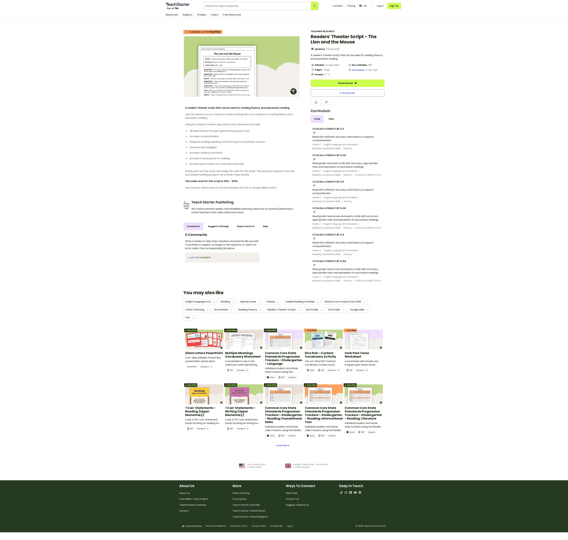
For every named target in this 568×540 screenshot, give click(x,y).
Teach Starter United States (249, 511)
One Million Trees (193, 499)
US (365, 5)
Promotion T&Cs (238, 525)
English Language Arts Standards (341, 144)
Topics (214, 14)
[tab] (317, 119)
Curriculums (239, 499)
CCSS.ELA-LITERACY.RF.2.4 (368, 174)
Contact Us (292, 499)
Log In (290, 525)
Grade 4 (316, 250)
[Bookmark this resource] (316, 102)
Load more (282, 445)
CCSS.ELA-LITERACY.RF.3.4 (368, 227)
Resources (172, 14)
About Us (184, 493)
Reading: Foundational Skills (326, 148)
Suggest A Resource (297, 505)
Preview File (347, 93)
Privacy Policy (259, 525)
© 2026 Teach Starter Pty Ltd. (371, 525)
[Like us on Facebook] (350, 492)
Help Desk (291, 493)
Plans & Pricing (241, 493)
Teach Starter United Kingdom (250, 516)
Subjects (188, 14)
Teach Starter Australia (246, 505)
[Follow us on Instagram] (346, 492)
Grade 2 (316, 144)
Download (345, 83)
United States (193, 526)
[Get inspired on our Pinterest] (360, 492)
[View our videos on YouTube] (355, 492)
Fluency (348, 148)
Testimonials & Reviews (192, 505)
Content (338, 6)
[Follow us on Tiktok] (341, 492)
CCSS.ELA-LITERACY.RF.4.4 (368, 280)
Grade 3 (316, 197)
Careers (184, 511)
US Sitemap (276, 525)
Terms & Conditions (215, 525)
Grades (201, 14)
